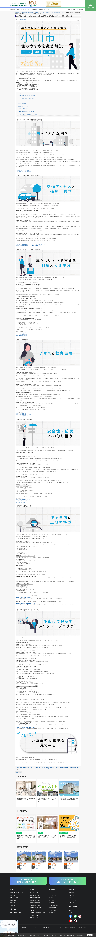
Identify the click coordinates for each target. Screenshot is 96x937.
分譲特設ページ (34, 918)
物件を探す (12, 9)
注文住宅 (71, 892)
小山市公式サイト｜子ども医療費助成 (23, 414)
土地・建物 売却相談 (15, 912)
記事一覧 (43, 767)
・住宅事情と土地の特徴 (23, 108)
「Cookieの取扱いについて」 (71, 935)
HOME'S (71, 912)
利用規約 (24, 927)
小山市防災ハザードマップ (21, 500)
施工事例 (27, 9)
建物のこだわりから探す (36, 908)
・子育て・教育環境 (22, 103)
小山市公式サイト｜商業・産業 (22, 332)
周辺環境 (12, 903)
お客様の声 (13, 900)
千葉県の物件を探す (35, 905)
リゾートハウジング (74, 900)
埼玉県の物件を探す (35, 895)
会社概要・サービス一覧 (16, 892)
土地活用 (71, 903)
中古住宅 (71, 895)
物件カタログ (46, 927)
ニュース (51, 892)
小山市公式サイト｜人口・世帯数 (24, 171)
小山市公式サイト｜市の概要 (23, 170)
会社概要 (41, 9)
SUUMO (71, 910)
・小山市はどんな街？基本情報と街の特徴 (26, 95)
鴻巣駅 (21, 868)
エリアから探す (34, 892)
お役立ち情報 (23, 19)
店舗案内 (12, 895)
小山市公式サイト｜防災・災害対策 (23, 499)
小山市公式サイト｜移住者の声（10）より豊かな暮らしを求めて (29, 245)
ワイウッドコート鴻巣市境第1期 (23, 851)
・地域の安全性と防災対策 (23, 106)
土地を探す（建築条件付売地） (38, 913)
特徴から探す (33, 910)
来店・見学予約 (71, 9)
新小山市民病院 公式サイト (21, 335)
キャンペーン (52, 895)
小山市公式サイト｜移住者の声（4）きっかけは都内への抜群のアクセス (30, 244)
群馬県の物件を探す (35, 898)
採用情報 (46, 9)
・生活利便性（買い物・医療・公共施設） (26, 101)
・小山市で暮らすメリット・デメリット (26, 111)
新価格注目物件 (34, 915)
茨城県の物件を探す (35, 903)
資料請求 (81, 9)
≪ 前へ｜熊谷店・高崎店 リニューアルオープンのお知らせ (28, 767)
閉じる (89, 935)
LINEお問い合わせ (54, 913)
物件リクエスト (53, 908)
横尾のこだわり (20, 9)
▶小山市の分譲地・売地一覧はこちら (25, 603)
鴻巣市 (23, 866)
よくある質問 (34, 9)
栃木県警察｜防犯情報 (20, 502)
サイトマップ (34, 927)
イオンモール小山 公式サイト (22, 334)
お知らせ (51, 898)
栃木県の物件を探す (35, 900)
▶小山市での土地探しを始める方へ (25, 597)
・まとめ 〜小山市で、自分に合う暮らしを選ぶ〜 (28, 114)
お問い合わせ (52, 910)
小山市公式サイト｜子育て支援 (22, 413)
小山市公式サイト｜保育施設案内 (22, 415)
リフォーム (72, 898)
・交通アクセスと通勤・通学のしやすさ (26, 98)
